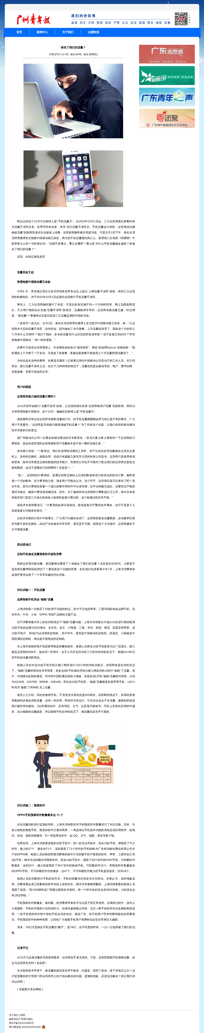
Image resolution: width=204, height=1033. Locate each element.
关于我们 (68, 32)
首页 (19, 32)
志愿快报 (93, 32)
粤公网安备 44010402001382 (25, 1027)
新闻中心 (42, 32)
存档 (22, 1015)
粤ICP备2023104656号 (21, 1023)
